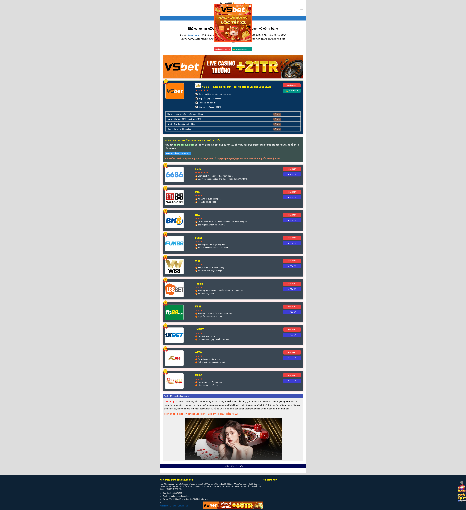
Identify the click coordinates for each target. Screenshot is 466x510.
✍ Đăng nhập (292, 91)
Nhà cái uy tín (170, 401)
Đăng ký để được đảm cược (178, 153)
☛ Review (292, 174)
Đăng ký (277, 114)
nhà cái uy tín (193, 35)
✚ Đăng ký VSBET (222, 49)
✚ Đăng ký (291, 85)
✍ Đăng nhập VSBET (242, 49)
